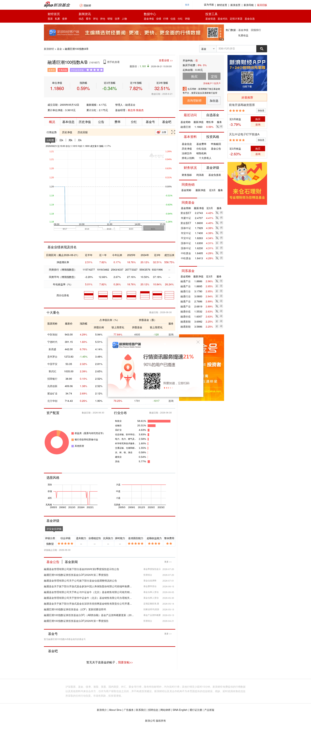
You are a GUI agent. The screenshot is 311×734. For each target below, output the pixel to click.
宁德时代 (52, 342)
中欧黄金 (186, 253)
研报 (109, 18)
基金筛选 (210, 18)
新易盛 (52, 349)
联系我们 (141, 710)
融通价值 (186, 311)
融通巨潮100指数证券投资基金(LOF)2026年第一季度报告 (76, 621)
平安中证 (186, 238)
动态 (81, 18)
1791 (137, 401)
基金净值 (149, 18)
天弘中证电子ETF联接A (244, 134)
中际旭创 (52, 334)
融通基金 (130, 104)
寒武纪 (52, 371)
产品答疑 (209, 710)
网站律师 (165, 710)
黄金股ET (186, 213)
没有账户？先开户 (211, 83)
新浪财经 (49, 49)
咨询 (170, 334)
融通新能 (186, 321)
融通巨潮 (186, 127)
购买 (257, 119)
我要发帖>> (125, 662)
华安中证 (186, 233)
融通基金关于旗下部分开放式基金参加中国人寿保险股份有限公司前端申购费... (88, 586)
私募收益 (243, 35)
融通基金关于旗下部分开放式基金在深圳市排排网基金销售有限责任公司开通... (88, 603)
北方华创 (52, 401)
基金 (59, 49)
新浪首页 (235, 5)
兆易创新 (52, 386)
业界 (117, 18)
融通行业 (186, 291)
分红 (180, 18)
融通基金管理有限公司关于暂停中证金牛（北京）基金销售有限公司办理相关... (88, 598)
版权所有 (161, 720)
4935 (137, 334)
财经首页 (222, 5)
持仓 (102, 18)
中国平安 (52, 364)
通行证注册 (196, 710)
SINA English (180, 710)
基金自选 (250, 18)
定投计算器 (236, 18)
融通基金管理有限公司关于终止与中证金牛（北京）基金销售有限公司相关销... (88, 592)
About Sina (115, 710)
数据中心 (150, 14)
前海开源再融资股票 (242, 105)
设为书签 (209, 4)
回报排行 (256, 30)
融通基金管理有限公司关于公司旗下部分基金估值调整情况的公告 (80, 580)
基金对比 (223, 18)
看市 (88, 18)
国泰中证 (186, 228)
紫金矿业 (52, 393)
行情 (165, 18)
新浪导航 (249, 5)
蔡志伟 (131, 110)
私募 (57, 18)
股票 (50, 18)
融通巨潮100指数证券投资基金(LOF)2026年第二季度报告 (76, 575)
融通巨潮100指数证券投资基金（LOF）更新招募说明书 (75, 609)
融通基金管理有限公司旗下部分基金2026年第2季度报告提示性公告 (81, 569)
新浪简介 (102, 710)
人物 (124, 18)
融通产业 (186, 281)
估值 (172, 18)
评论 (95, 18)
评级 (187, 18)
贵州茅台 (52, 356)
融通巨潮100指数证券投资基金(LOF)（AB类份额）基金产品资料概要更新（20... (89, 615)
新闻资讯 (85, 14)
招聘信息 (153, 710)
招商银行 (52, 378)
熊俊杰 (140, 110)
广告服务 (129, 710)
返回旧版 (262, 5)
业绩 (158, 18)
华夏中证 (186, 218)
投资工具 (211, 14)
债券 (64, 18)
